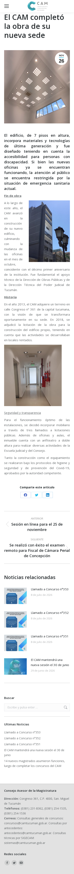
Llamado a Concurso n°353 (50, 589)
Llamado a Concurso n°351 (50, 636)
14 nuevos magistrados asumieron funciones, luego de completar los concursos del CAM (34, 763)
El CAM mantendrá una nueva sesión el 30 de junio (50, 662)
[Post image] (15, 596)
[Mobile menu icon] (6, 6)
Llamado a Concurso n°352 (50, 613)
